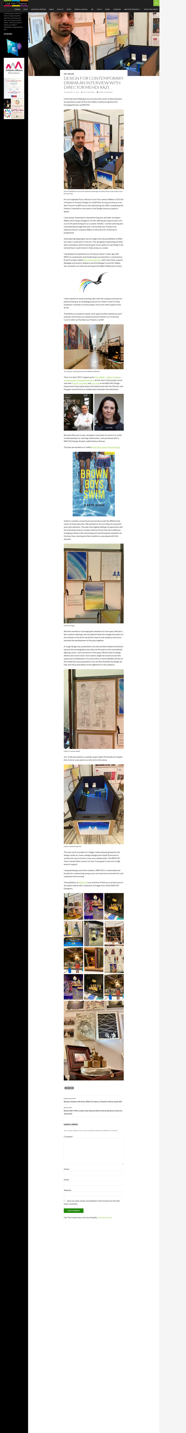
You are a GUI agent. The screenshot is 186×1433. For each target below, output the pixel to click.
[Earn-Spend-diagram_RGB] (14, 47)
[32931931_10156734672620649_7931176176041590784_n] (14, 88)
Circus (99, 9)
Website (67, 1190)
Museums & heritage (38, 9)
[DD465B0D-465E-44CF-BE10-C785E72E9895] (14, 109)
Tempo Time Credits (151, 9)
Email (67, 1179)
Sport (69, 9)
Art (92, 9)
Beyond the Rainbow (92, 260)
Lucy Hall (95, 383)
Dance (51, 9)
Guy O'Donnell (89, 92)
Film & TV (60, 9)
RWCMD (83, 882)
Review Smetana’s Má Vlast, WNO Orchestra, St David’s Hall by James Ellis (93, 1100)
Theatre (17, 9)
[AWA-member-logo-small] (14, 68)
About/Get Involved (131, 9)
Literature (117, 9)
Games (107, 9)
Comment (69, 1136)
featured (69, 1088)
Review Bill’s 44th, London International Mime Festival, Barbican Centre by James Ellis (93, 1111)
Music (25, 9)
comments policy (104, 1217)
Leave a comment (106, 92)
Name (67, 1169)
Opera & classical (81, 9)
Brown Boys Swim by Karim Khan (105, 447)
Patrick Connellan (79, 383)
